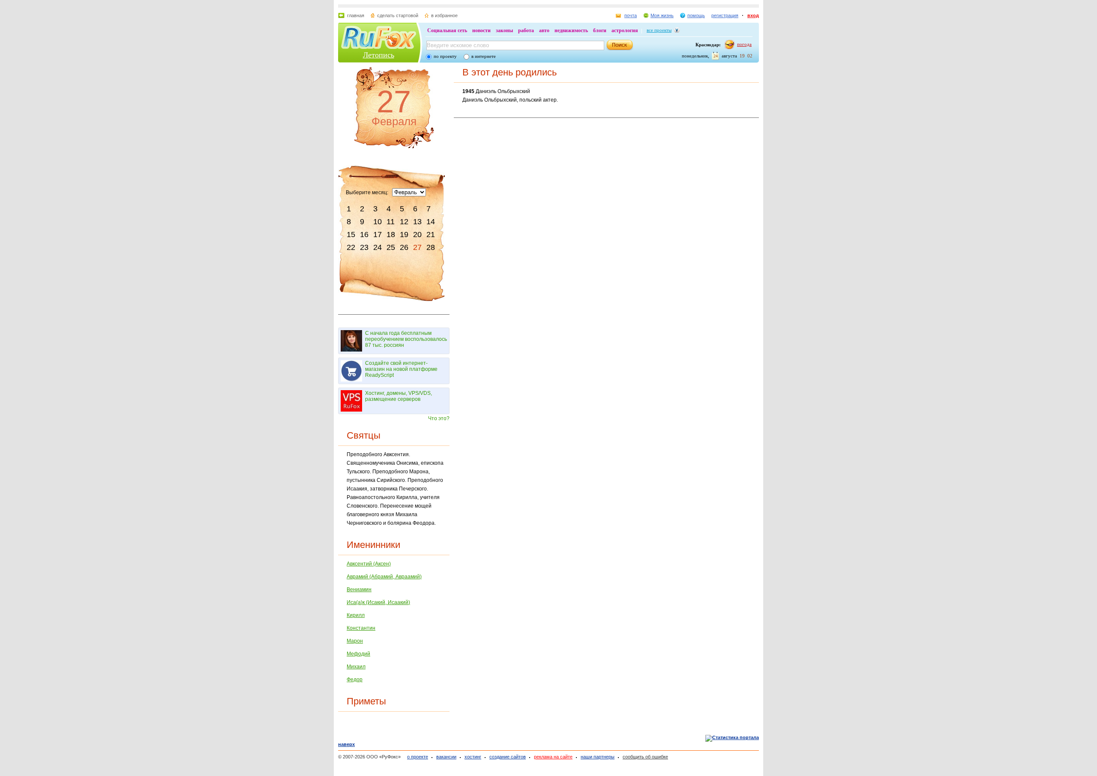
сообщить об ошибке (645, 756)
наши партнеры (597, 756)
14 (430, 221)
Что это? (439, 418)
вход (753, 15)
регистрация (724, 15)
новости (481, 30)
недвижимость (571, 30)
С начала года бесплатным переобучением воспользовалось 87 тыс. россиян (406, 339)
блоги (599, 30)
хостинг (473, 756)
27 (417, 247)
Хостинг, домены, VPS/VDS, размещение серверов (398, 396)
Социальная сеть (447, 30)
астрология (624, 30)
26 (404, 247)
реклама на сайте (553, 756)
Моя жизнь (662, 15)
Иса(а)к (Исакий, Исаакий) (378, 602)
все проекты (659, 30)
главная (355, 15)
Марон (355, 641)
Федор (355, 680)
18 (391, 234)
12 (404, 221)
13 (417, 221)
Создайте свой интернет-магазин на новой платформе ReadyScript (401, 369)
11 (391, 221)
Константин (361, 628)
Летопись (378, 55)
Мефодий (358, 654)
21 (430, 234)
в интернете (483, 56)
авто (544, 30)
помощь (696, 15)
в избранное (444, 15)
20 (417, 234)
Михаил (356, 667)
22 (351, 247)
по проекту (445, 56)
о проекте (417, 756)
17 (377, 234)
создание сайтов (507, 756)
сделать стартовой (397, 15)
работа (526, 30)
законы (504, 30)
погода (744, 44)
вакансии (446, 756)
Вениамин (359, 590)
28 (430, 247)
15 (351, 234)
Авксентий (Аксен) (369, 564)
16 (364, 234)
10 (377, 221)
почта (630, 15)
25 (391, 247)
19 (404, 234)
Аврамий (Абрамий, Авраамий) (384, 577)
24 (377, 247)
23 (364, 247)
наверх (346, 744)
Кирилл (356, 615)
